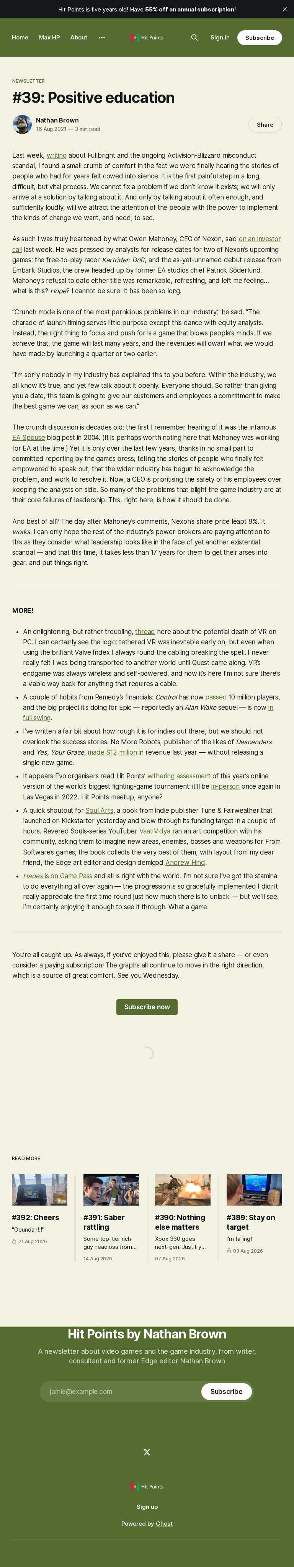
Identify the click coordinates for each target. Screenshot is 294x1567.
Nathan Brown (57, 120)
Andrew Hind (185, 862)
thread (145, 632)
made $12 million (112, 752)
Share (265, 124)
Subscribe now (147, 1007)
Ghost (164, 1523)
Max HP (49, 37)
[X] (147, 1452)
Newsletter (28, 81)
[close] (285, 9)
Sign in (220, 37)
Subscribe (259, 37)
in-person (225, 786)
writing (57, 155)
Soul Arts (99, 810)
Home (20, 37)
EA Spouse (28, 437)
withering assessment (179, 776)
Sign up (147, 1506)
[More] (102, 37)
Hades (34, 876)
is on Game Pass (68, 876)
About (78, 37)
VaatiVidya (154, 831)
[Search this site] (194, 37)
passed (216, 697)
